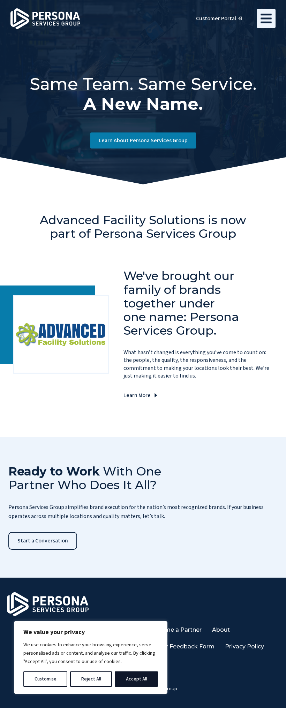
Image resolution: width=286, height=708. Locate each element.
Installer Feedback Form (179, 646)
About (221, 629)
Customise (46, 679)
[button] (266, 18)
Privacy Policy (244, 646)
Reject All (91, 679)
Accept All (136, 679)
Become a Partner (176, 629)
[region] (90, 657)
